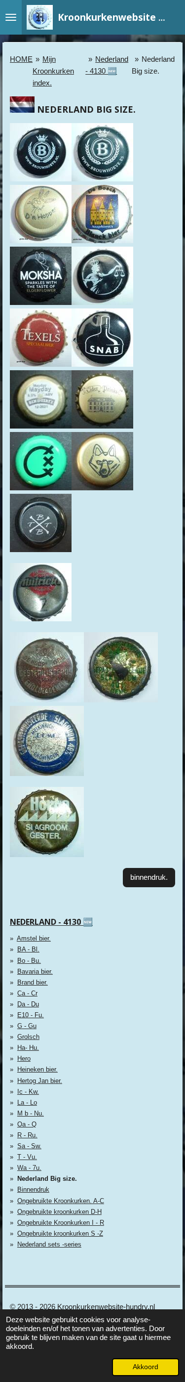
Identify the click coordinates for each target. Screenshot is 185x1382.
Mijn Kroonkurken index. (53, 71)
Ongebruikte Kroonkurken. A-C (60, 1201)
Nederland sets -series (49, 1244)
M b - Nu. (30, 1113)
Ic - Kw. (28, 1091)
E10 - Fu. (30, 1015)
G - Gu (27, 1026)
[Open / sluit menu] (11, 17)
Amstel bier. (34, 938)
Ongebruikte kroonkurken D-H (59, 1211)
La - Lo (27, 1102)
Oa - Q (27, 1124)
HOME (21, 59)
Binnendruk (33, 1189)
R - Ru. (27, 1135)
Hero (24, 1058)
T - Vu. (27, 1157)
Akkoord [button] (145, 1367)
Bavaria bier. (35, 971)
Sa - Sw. (29, 1146)
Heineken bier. (37, 1069)
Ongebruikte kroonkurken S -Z (60, 1233)
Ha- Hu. (28, 1047)
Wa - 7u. (29, 1167)
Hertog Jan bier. (39, 1080)
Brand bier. (32, 982)
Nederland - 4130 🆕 (51, 921)
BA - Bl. (28, 949)
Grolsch (28, 1036)
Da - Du (28, 1004)
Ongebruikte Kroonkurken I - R (60, 1222)
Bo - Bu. (29, 960)
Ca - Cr (27, 993)
